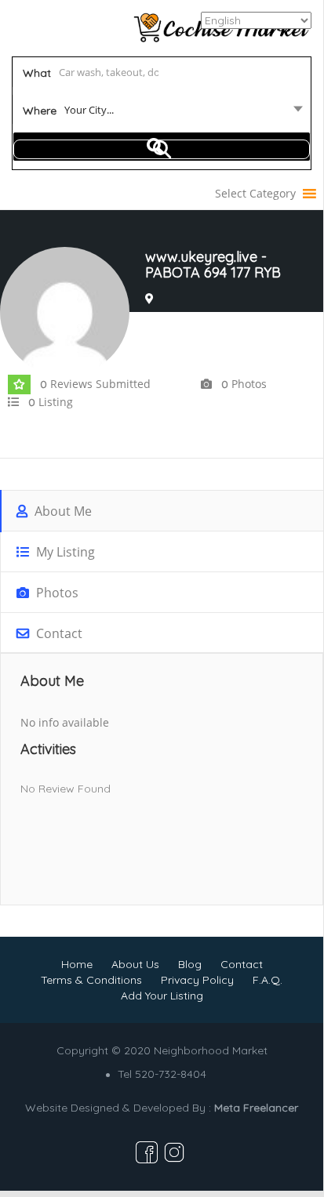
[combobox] (162, 113)
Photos (55, 592)
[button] (255, 193)
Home (77, 964)
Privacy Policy (197, 980)
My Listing (64, 551)
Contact (57, 633)
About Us (135, 964)
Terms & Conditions (91, 980)
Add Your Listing (162, 995)
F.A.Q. (267, 980)
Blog (190, 964)
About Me (61, 511)
